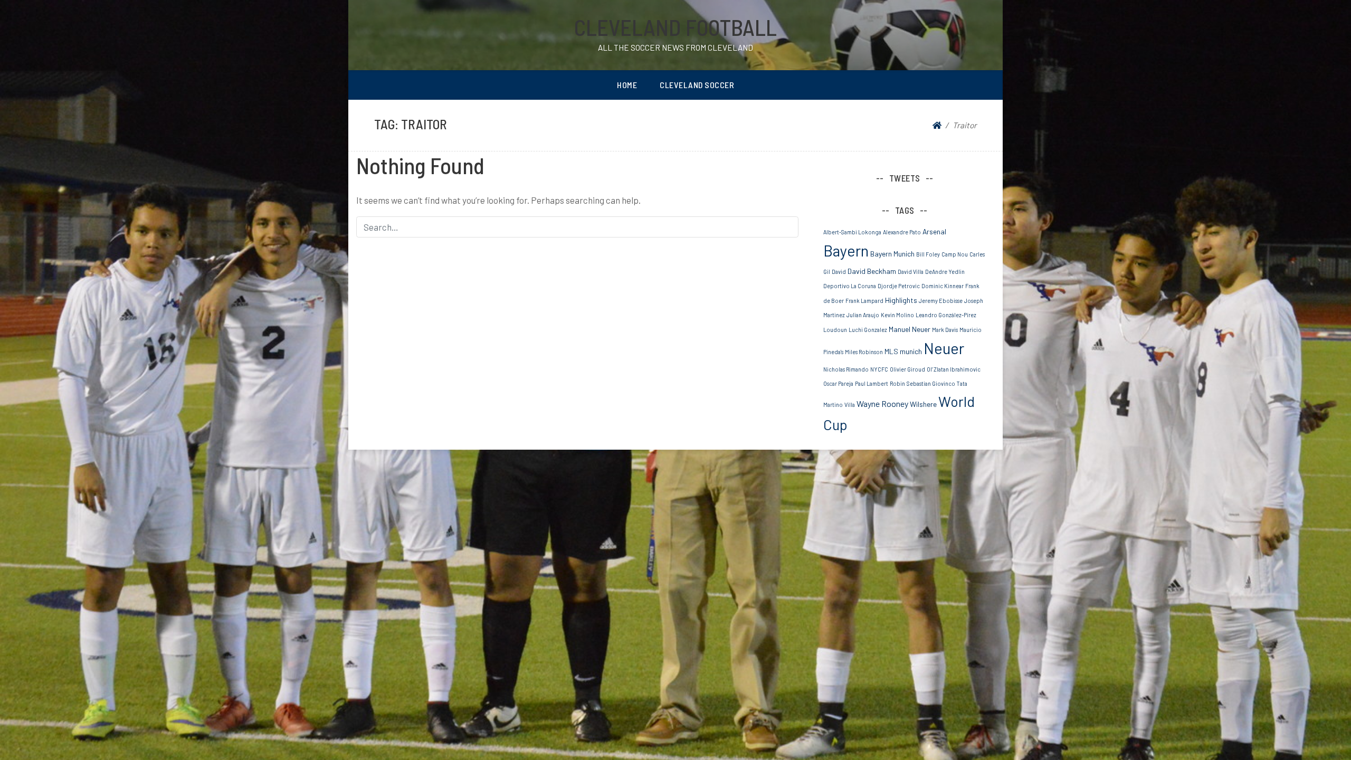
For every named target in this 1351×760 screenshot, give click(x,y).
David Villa (911, 271)
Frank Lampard (864, 300)
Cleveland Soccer (697, 85)
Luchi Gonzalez (868, 329)
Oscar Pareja (838, 383)
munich (911, 351)
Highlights (901, 300)
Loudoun (835, 329)
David (839, 271)
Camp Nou (954, 254)
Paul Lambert (871, 383)
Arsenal (934, 231)
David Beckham (872, 271)
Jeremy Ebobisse (941, 300)
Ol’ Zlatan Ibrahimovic (954, 369)
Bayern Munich (892, 253)
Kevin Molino (897, 314)
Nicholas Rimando (846, 369)
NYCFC (879, 369)
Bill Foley (928, 254)
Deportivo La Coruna (849, 285)
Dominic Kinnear (942, 285)
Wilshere (923, 404)
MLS (891, 351)
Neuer (944, 348)
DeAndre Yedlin (945, 271)
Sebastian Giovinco (931, 383)
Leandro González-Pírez (946, 314)
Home (627, 85)
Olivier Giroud (907, 369)
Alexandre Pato (902, 232)
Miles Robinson (864, 351)
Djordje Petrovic (899, 285)
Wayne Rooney (882, 403)
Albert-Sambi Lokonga (852, 232)
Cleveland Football (675, 27)
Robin (897, 383)
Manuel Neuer (909, 329)
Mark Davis (945, 329)
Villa (849, 404)
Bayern (846, 250)
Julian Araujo (862, 314)
